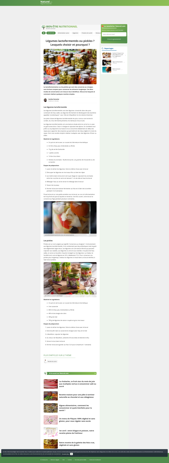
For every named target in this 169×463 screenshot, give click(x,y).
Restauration (99, 33)
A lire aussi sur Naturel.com (59, 373)
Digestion (75, 33)
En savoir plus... (65, 454)
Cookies (70, 460)
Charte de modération (95, 460)
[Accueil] (44, 33)
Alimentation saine (63, 33)
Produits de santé (87, 33)
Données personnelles (80, 460)
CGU (63, 460)
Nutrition (51, 33)
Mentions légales (55, 460)
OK (71, 454)
